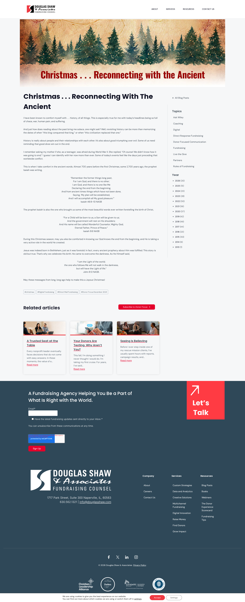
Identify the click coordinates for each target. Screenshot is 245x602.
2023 (177, 196)
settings (137, 599)
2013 (177, 247)
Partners (177, 160)
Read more (32, 364)
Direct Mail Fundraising (67, 292)
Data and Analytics (183, 491)
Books (205, 491)
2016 (177, 232)
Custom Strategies (182, 485)
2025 (177, 186)
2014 (177, 242)
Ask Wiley (178, 117)
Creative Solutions (182, 497)
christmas (29, 292)
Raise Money (179, 519)
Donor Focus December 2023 (94, 292)
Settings (174, 597)
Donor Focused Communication (189, 141)
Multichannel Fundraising (179, 505)
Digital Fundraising (45, 292)
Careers (148, 491)
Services (170, 9)
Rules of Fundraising (183, 166)
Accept (157, 597)
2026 (177, 180)
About (154, 9)
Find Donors (179, 525)
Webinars (206, 497)
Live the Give (180, 154)
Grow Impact (179, 531)
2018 (177, 221)
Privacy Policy (139, 565)
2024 (177, 191)
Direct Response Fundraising (188, 135)
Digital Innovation (182, 513)
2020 (177, 211)
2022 (177, 201)
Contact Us (208, 9)
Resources (188, 9)
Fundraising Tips (208, 518)
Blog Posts (207, 485)
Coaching (178, 123)
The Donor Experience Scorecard (207, 507)
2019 (177, 216)
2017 (177, 226)
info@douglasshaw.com (95, 502)
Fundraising (179, 147)
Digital (176, 129)
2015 (177, 237)
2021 (177, 206)
